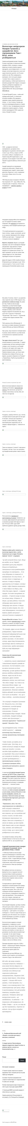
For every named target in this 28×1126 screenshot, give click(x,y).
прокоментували (16, 621)
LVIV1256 (16, 44)
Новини (6, 1022)
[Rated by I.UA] (5, 1110)
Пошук (4, 1057)
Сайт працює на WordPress (9, 1122)
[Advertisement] (14, 25)
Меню (14, 8)
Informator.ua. (5, 90)
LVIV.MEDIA (12, 772)
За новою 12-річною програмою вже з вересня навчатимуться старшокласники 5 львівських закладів (13, 1079)
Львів (10, 1022)
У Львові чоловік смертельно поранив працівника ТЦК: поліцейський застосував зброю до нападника (13, 1072)
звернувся (13, 223)
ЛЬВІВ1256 (7, 2)
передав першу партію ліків (14, 307)
